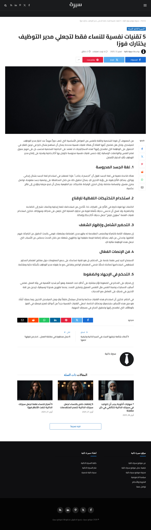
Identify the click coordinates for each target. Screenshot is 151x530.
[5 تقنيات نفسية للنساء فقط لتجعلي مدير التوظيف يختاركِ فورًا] (75, 100)
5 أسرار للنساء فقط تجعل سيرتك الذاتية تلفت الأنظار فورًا (35, 406)
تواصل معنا (141, 487)
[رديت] (142, 171)
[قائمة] (145, 5)
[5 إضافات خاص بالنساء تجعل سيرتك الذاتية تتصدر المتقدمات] (75, 390)
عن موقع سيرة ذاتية (137, 463)
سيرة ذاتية (128, 51)
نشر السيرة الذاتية (89, 468)
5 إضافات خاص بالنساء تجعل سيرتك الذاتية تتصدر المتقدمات (76, 406)
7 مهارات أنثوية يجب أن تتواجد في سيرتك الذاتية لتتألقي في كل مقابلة (116, 407)
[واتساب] (142, 179)
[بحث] (5, 5)
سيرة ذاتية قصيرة (89, 472)
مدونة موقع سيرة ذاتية (131, 20)
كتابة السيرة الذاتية (88, 463)
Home (143, 20)
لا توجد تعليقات (98, 51)
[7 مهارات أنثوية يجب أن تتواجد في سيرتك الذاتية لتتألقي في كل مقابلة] (116, 390)
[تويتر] (142, 156)
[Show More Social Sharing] (79, 60)
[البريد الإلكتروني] (142, 187)
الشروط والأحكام (139, 482)
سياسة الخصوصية (138, 477)
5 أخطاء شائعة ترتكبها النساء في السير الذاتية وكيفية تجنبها (105, 338)
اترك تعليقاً (75, 426)
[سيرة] (75, 5)
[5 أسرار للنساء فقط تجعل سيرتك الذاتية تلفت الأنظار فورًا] (34, 390)
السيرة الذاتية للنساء (136, 28)
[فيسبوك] (142, 148)
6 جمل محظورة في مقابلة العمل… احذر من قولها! (47, 336)
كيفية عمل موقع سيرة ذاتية (134, 468)
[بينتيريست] (142, 164)
